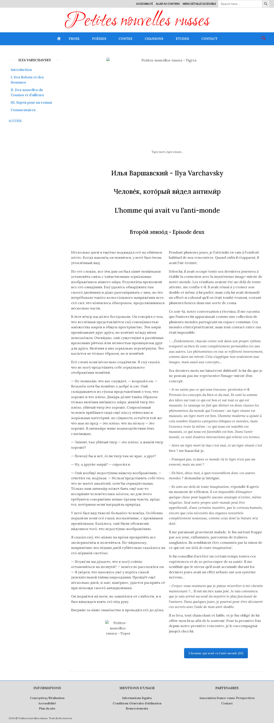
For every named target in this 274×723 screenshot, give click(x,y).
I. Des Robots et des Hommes (27, 80)
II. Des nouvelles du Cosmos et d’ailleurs (27, 92)
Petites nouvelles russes (137, 21)
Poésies (99, 39)
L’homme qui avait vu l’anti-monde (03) (216, 653)
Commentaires (23, 110)
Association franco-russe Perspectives (227, 698)
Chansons (154, 39)
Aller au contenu (168, 4)
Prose (74, 39)
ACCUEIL (15, 121)
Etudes (182, 39)
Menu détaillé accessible (199, 4)
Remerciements (137, 708)
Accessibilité (144, 4)
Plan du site (47, 708)
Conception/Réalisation (47, 698)
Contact (209, 39)
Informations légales (137, 698)
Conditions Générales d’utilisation (137, 703)
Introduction (21, 69)
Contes (125, 39)
